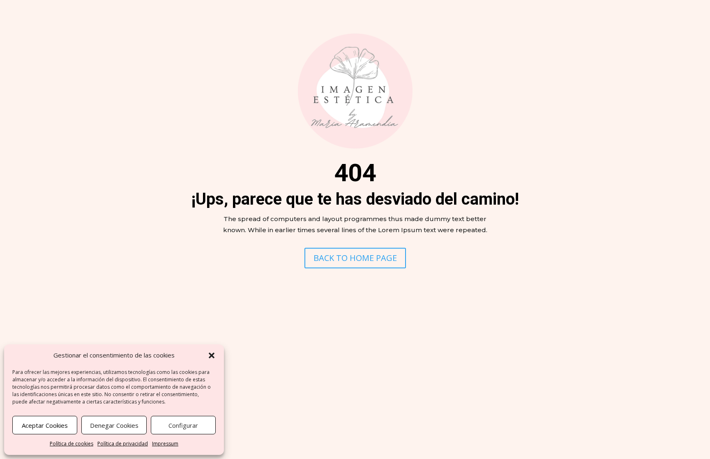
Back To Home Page (355, 257)
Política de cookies (71, 443)
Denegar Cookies (114, 425)
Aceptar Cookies (45, 425)
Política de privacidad (122, 443)
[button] (211, 355)
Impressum (165, 443)
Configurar (183, 425)
